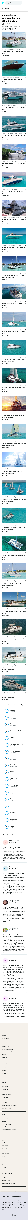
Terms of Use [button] (22, 1202)
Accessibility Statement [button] (7, 1049)
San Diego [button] (4, 1148)
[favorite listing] (25, 49)
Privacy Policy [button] (5, 1043)
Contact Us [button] (4, 1057)
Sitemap (4, 1054)
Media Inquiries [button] (5, 1038)
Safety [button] (3, 1076)
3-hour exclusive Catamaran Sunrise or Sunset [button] (11, 848)
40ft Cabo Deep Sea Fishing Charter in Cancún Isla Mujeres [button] (14, 874)
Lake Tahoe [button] (5, 1145)
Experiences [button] (5, 1082)
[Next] (24, 40)
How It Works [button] (5, 1068)
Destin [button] (3, 1164)
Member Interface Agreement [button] (9, 1052)
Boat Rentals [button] (5, 1086)
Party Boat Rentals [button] (6, 1108)
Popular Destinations (8, 1136)
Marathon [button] (4, 1167)
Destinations (5, 1126)
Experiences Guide (6, 1124)
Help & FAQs (5, 1177)
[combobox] (14, 2)
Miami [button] (3, 1140)
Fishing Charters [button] (6, 1092)
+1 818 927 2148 (6, 1180)
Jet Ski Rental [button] (5, 1089)
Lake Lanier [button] (4, 1142)
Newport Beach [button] (6, 1153)
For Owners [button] (4, 1070)
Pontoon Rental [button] (5, 1097)
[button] (5, 26)
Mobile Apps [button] (5, 1073)
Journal (4, 1114)
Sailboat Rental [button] (5, 1102)
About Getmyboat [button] (6, 1033)
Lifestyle (4, 1121)
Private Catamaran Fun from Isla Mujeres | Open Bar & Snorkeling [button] (13, 908)
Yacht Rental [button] (5, 1100)
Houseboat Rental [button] (6, 1094)
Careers (4, 1035)
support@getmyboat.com (8, 1183)
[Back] (4, 40)
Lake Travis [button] (4, 1151)
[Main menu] (25, 3)
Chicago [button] (4, 1156)
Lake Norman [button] (5, 1159)
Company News (6, 1118)
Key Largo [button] (4, 1161)
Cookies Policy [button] (5, 1046)
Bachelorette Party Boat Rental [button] (9, 1105)
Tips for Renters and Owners (9, 1129)
